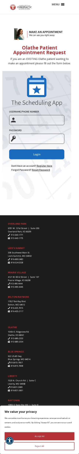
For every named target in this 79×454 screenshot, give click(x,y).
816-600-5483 (16, 259)
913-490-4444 (16, 283)
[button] (9, 442)
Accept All (39, 436)
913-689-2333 (16, 338)
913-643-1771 (16, 235)
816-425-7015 (16, 308)
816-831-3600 (16, 387)
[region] (39, 430)
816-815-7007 (16, 362)
